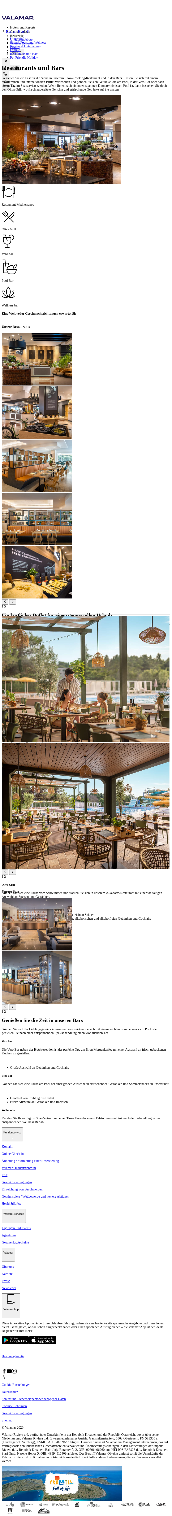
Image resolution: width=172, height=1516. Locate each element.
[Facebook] (4, 1372)
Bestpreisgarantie (13, 1356)
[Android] (42, 1343)
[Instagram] (14, 1372)
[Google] (15, 1343)
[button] (90, 27)
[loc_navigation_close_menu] (6, 61)
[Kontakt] (5, 74)
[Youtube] (9, 1372)
